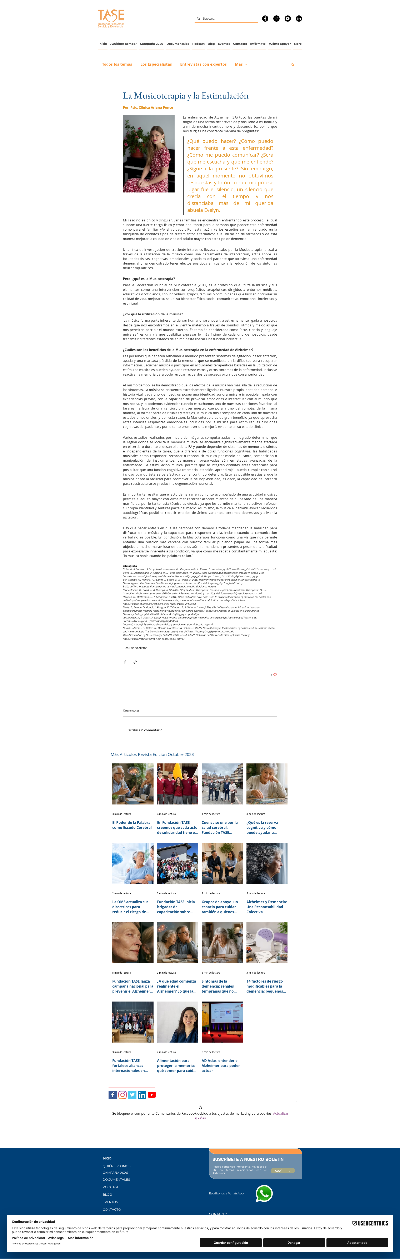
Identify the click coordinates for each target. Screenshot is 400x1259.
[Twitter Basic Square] (132, 1095)
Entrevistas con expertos (203, 64)
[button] (293, 64)
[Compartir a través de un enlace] (135, 662)
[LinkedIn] (299, 18)
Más (239, 64)
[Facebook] (265, 18)
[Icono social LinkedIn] (142, 1095)
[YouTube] (288, 18)
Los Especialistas (156, 64)
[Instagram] (276, 18)
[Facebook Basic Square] (113, 1095)
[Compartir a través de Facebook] (125, 662)
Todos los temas (117, 64)
